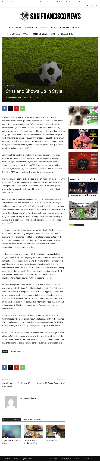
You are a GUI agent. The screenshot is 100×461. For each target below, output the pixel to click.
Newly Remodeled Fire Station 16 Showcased (16, 384)
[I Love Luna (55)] (55, 431)
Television (6, 437)
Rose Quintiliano (14, 97)
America (43, 27)
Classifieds (67, 34)
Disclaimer (54, 458)
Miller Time (50, 437)
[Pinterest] (16, 108)
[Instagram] (92, 5)
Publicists (41, 2)
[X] (96, 5)
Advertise (32, 2)
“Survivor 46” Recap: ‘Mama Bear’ (51, 383)
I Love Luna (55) (52, 440)
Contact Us (83, 2)
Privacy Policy (66, 458)
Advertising (77, 458)
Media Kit (60, 2)
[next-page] (7, 448)
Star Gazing (10, 86)
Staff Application (71, 2)
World (54, 27)
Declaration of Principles (10, 2)
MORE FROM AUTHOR (32, 420)
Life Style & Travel (17, 34)
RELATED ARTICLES (11, 420)
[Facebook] (88, 5)
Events (23, 2)
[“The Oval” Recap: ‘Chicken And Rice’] (33, 431)
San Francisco (15, 27)
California (31, 27)
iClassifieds (50, 2)
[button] (97, 27)
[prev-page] (3, 448)
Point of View (39, 34)
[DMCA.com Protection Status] (76, 226)
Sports (55, 34)
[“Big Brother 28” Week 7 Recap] (11, 431)
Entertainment (68, 27)
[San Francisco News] (50, 16)
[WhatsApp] (22, 108)
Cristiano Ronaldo (16, 351)
